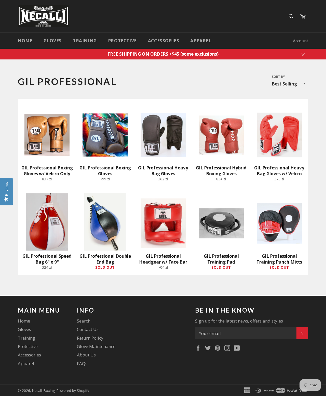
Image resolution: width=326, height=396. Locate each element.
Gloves (53, 41)
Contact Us (88, 329)
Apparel (200, 41)
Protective (122, 41)
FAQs (82, 363)
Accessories (163, 41)
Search (83, 321)
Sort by (278, 77)
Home (25, 41)
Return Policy (90, 338)
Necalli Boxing (43, 390)
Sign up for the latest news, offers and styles (239, 321)
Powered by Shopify (73, 390)
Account (300, 41)
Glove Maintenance (96, 346)
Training (85, 41)
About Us (86, 355)
